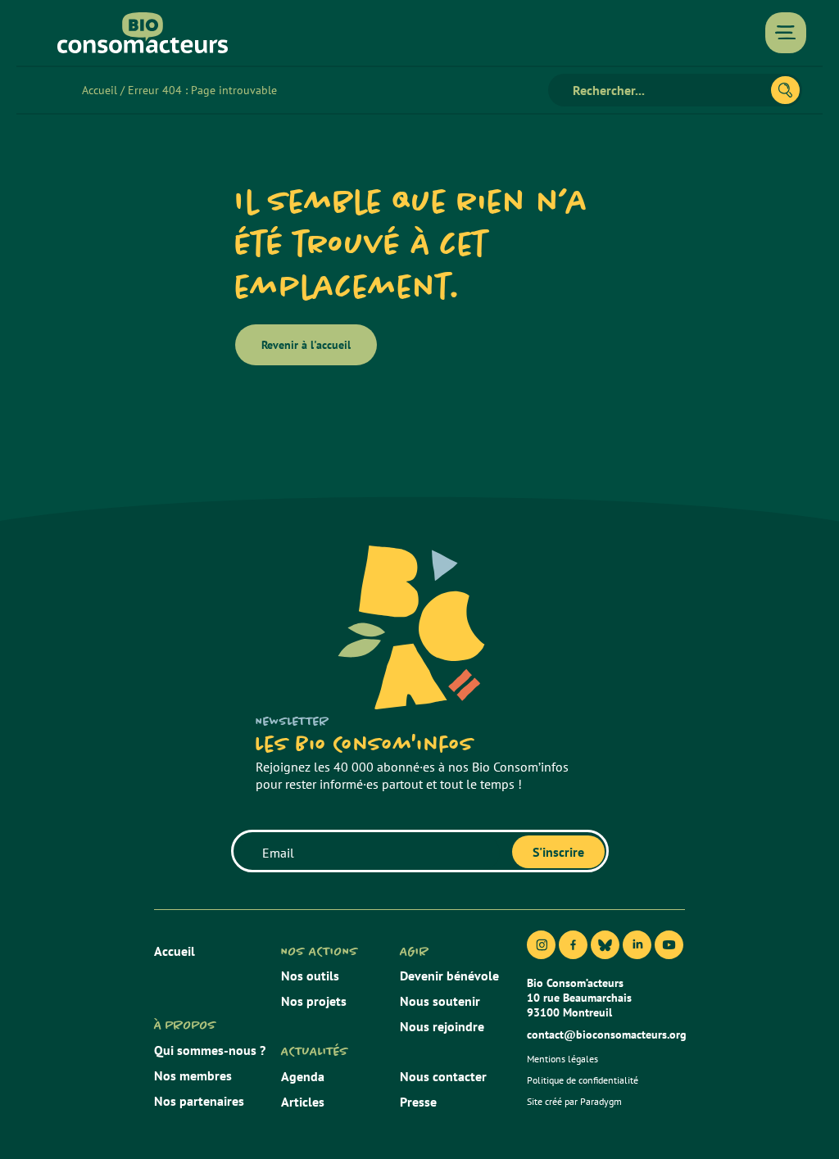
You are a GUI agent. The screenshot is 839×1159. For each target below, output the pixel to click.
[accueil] (142, 32)
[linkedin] (637, 944)
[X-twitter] (605, 944)
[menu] (785, 32)
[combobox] (666, 90)
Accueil (99, 90)
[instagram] (541, 944)
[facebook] (573, 944)
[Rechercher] (785, 90)
